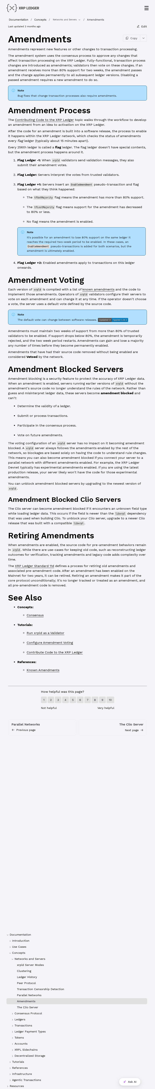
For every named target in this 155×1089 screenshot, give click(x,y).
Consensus (35, 615)
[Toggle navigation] (146, 8)
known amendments (98, 289)
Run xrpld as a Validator (45, 633)
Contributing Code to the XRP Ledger (44, 120)
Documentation (18, 19)
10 (110, 699)
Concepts (40, 19)
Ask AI (132, 1081)
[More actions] (143, 38)
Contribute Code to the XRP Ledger (55, 652)
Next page (132, 730)
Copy (133, 38)
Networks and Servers (65, 19)
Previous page (26, 730)
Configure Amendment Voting (50, 643)
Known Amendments (43, 670)
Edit (144, 26)
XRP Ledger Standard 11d (34, 566)
